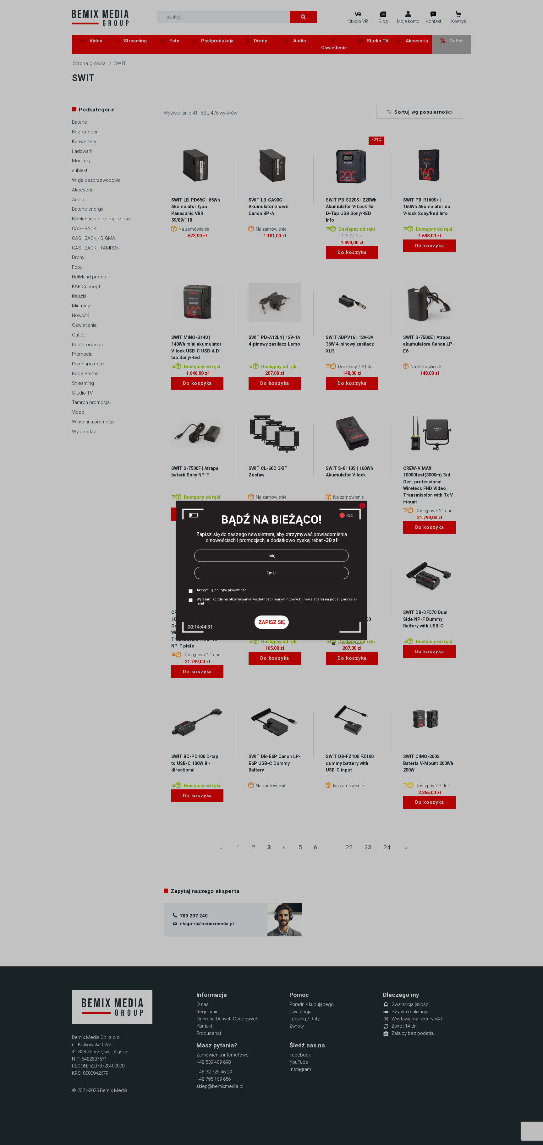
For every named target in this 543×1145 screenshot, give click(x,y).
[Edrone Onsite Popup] (271, 572)
